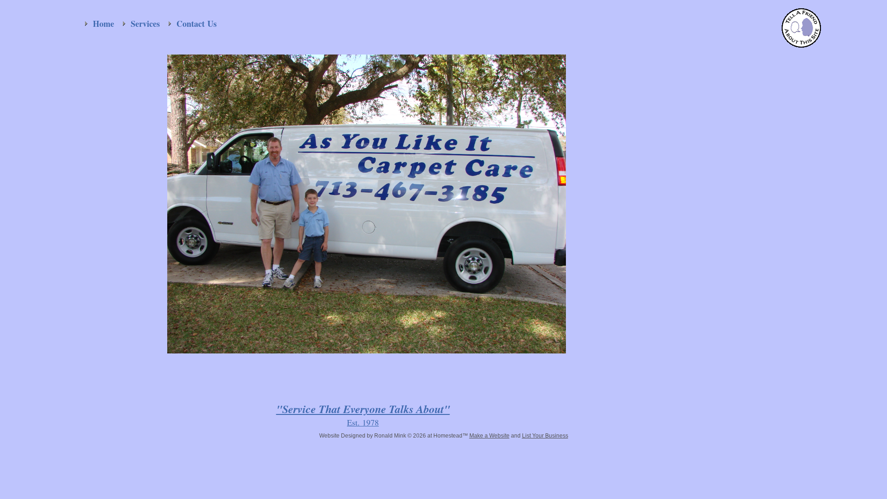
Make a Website (489, 435)
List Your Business (545, 435)
